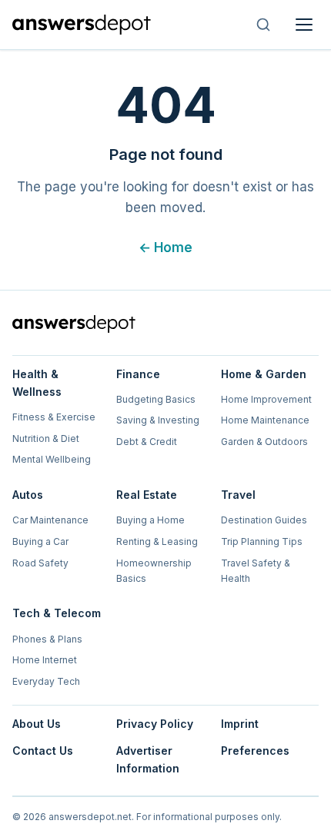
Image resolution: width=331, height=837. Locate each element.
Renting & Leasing (157, 541)
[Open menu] (304, 24)
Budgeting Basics (156, 399)
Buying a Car (40, 541)
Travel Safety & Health (255, 570)
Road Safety (40, 563)
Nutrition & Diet (45, 438)
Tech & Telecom (56, 612)
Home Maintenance (265, 420)
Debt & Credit (146, 441)
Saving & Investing (157, 420)
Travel (238, 494)
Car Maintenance (50, 520)
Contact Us (42, 750)
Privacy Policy (154, 723)
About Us (36, 723)
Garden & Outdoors (264, 441)
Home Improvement (266, 399)
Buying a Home (150, 520)
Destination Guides (264, 520)
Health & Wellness (37, 382)
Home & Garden (263, 373)
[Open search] (263, 25)
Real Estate (146, 494)
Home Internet (44, 660)
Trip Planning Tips (262, 541)
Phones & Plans (47, 639)
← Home (165, 247)
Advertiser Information (147, 759)
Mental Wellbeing (51, 459)
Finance (138, 373)
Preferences (255, 750)
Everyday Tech (46, 681)
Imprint (240, 723)
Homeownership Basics (154, 570)
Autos (27, 494)
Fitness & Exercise (53, 417)
